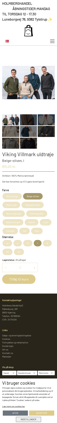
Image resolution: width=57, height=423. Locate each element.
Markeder (6, 356)
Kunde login (7, 346)
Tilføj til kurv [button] (18, 279)
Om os (5, 349)
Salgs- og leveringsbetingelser (16, 335)
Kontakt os (7, 353)
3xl (19, 251)
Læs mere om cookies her (13, 406)
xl (47, 243)
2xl (7, 251)
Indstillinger (28, 419)
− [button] (5, 267)
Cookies (6, 338)
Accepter (41, 413)
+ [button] (34, 267)
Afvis (15, 413)
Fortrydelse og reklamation (15, 342)
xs (7, 243)
